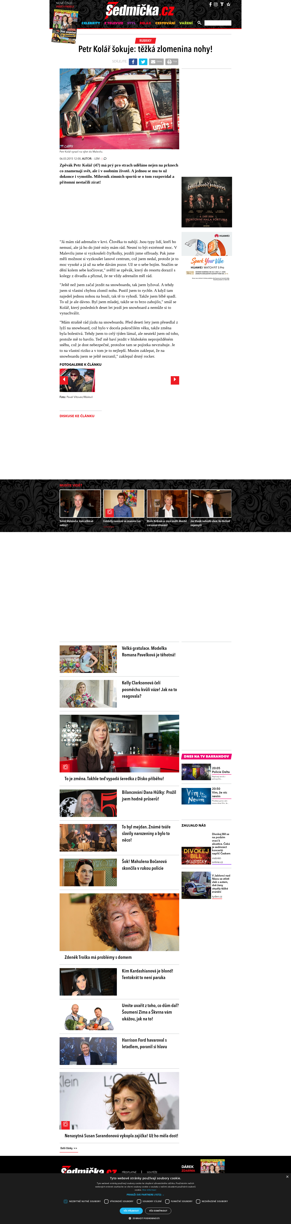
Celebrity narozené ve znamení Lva (121, 521)
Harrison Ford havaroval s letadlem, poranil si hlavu (144, 1043)
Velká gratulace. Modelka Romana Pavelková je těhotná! (149, 652)
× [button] (287, 1177)
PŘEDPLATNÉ (129, 1172)
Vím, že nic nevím (219, 792)
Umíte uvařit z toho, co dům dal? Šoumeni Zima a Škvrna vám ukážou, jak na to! (150, 1012)
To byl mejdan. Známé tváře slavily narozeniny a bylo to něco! (146, 834)
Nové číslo (65, 5)
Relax (145, 23)
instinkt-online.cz (217, 860)
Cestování (165, 23)
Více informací (149, 1189)
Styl (131, 23)
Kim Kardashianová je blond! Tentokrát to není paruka (147, 974)
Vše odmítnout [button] (158, 1210)
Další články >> (68, 1148)
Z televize (113, 23)
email (159, 62)
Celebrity (91, 23)
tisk (174, 62)
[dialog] (145, 1198)
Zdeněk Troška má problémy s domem (98, 957)
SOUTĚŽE (152, 1172)
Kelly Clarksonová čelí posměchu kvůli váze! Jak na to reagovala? (149, 690)
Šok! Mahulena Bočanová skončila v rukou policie (144, 865)
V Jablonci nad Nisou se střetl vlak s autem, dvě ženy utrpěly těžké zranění (221, 883)
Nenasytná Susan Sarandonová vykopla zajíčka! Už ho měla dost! (121, 1136)
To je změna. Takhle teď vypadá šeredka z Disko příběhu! (114, 779)
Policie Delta (221, 770)
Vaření (186, 23)
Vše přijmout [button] (131, 1210)
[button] (145, 1194)
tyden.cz (217, 896)
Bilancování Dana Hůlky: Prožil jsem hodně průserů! (149, 796)
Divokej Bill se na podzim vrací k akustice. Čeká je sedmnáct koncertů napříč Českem (221, 844)
